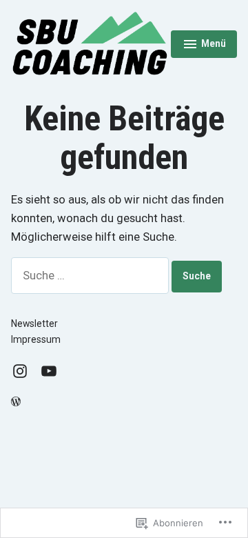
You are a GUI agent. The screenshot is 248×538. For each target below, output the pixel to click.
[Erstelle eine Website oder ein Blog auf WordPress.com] (16, 402)
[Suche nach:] (91, 275)
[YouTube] (46, 370)
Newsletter (34, 323)
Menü (209, 45)
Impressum (36, 339)
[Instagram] (22, 370)
